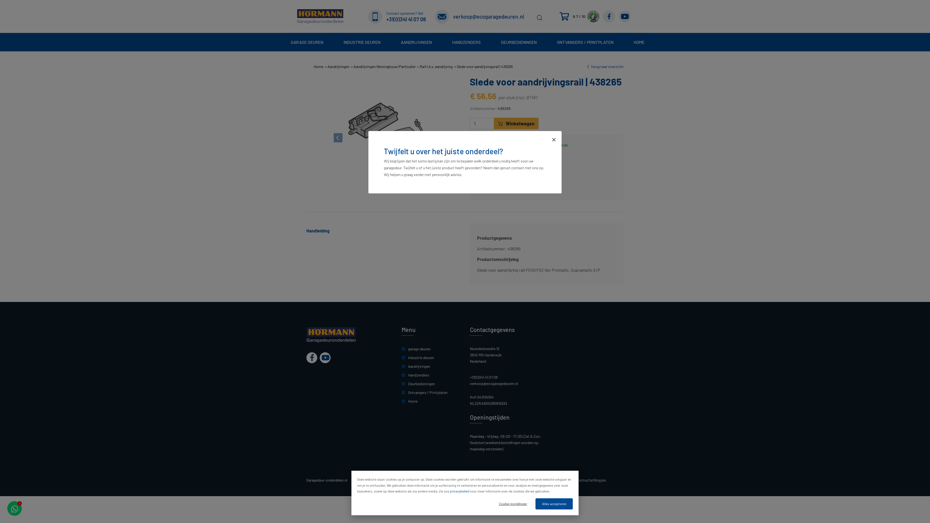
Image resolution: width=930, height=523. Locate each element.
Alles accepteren (554, 504)
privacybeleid (459, 491)
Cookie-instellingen (513, 504)
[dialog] (465, 493)
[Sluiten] (554, 139)
